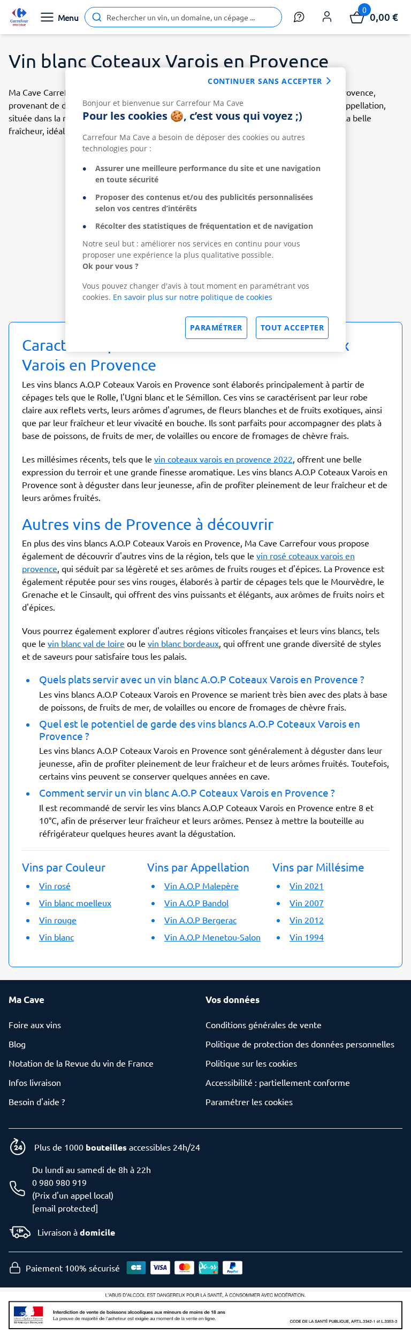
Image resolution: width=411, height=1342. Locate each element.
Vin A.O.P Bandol (196, 902)
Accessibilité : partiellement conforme (278, 1082)
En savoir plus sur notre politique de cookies (192, 297)
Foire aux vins (35, 1024)
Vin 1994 (307, 936)
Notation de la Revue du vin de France (81, 1063)
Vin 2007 (307, 902)
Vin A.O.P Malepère (201, 885)
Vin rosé (55, 885)
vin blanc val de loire (86, 643)
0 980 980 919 (59, 1182)
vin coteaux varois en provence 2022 (223, 458)
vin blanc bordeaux (183, 643)
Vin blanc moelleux (75, 902)
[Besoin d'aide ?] (299, 17)
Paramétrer (216, 327)
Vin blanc (56, 936)
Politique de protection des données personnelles (300, 1043)
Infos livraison (35, 1082)
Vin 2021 (307, 885)
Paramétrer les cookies (249, 1101)
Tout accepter (292, 327)
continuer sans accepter (265, 81)
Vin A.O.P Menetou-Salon (212, 936)
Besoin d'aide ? (37, 1101)
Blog (17, 1043)
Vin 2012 (307, 919)
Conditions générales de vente (264, 1024)
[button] (327, 17)
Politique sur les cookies (251, 1063)
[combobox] (183, 17)
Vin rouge (58, 919)
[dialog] (205, 209)
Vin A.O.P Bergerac (200, 919)
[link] (19, 17)
